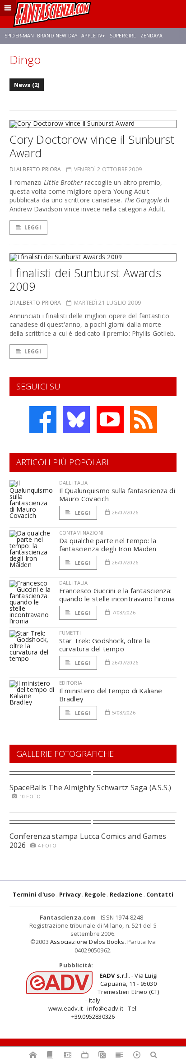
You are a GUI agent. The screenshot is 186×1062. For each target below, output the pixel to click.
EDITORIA (70, 682)
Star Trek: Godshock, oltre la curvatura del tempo (104, 644)
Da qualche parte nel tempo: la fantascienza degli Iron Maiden (108, 544)
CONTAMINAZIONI (81, 532)
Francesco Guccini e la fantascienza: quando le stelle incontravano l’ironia (117, 594)
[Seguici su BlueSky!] (76, 419)
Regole (95, 894)
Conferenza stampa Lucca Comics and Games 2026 (88, 840)
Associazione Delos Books (87, 942)
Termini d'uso (34, 894)
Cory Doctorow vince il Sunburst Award (92, 146)
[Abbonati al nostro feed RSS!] (143, 419)
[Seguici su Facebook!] (43, 419)
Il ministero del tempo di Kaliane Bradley (110, 694)
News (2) (27, 85)
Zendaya (151, 35)
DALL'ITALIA (73, 482)
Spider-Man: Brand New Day (41, 35)
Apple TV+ (93, 35)
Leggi (32, 227)
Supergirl (123, 35)
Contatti (160, 894)
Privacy (70, 894)
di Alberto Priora (35, 169)
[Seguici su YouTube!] (110, 419)
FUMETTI (70, 632)
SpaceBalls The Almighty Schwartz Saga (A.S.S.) (90, 787)
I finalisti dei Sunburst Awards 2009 (85, 279)
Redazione (126, 894)
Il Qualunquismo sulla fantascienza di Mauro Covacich (117, 494)
